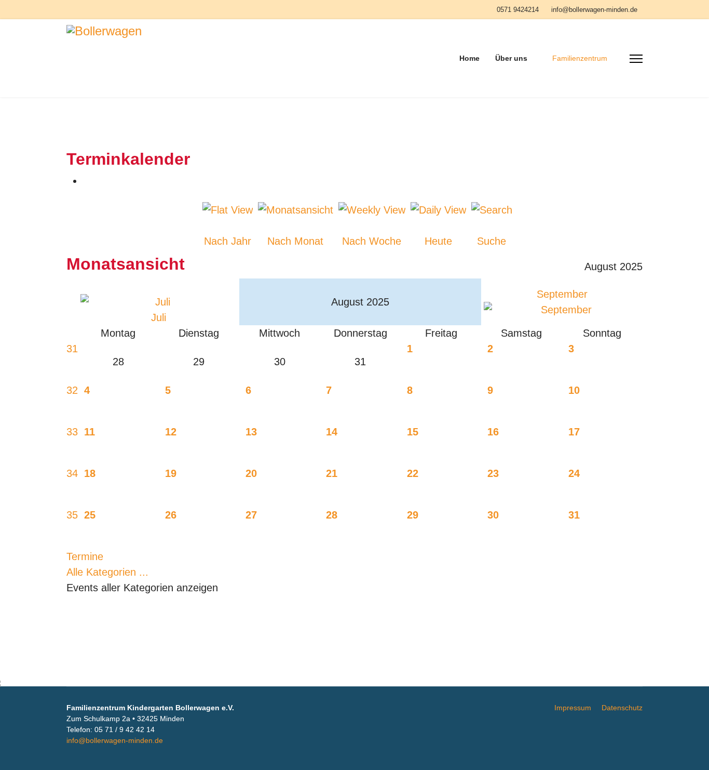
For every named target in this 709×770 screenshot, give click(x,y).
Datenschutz (622, 707)
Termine (84, 556)
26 (170, 515)
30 (493, 515)
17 (574, 431)
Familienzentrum (579, 58)
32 (72, 390)
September (562, 294)
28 (331, 515)
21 (331, 473)
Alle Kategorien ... (107, 572)
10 (574, 390)
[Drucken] (87, 181)
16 (493, 431)
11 (89, 431)
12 (170, 431)
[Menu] (636, 59)
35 (72, 515)
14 (331, 431)
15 (412, 431)
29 (412, 515)
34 (72, 473)
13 (251, 431)
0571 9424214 (518, 10)
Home (469, 58)
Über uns (511, 58)
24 (574, 473)
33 (72, 431)
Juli (158, 317)
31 (72, 348)
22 (412, 473)
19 (170, 473)
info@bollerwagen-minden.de (594, 10)
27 (251, 515)
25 (90, 515)
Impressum (572, 707)
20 (251, 473)
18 (90, 473)
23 (493, 473)
